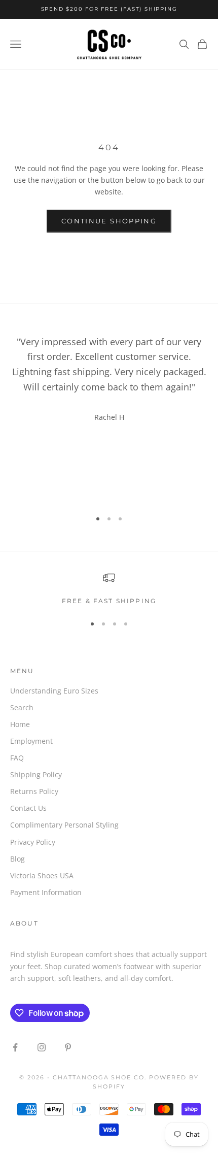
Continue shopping (109, 221)
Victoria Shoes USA (42, 875)
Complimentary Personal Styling (64, 825)
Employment (31, 741)
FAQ (17, 758)
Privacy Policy (32, 842)
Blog (17, 859)
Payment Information (46, 892)
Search (21, 707)
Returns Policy (34, 791)
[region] (109, 589)
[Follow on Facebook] (15, 1047)
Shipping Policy (36, 774)
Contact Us (28, 808)
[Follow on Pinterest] (68, 1047)
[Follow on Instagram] (42, 1047)
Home (20, 724)
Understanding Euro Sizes (54, 691)
